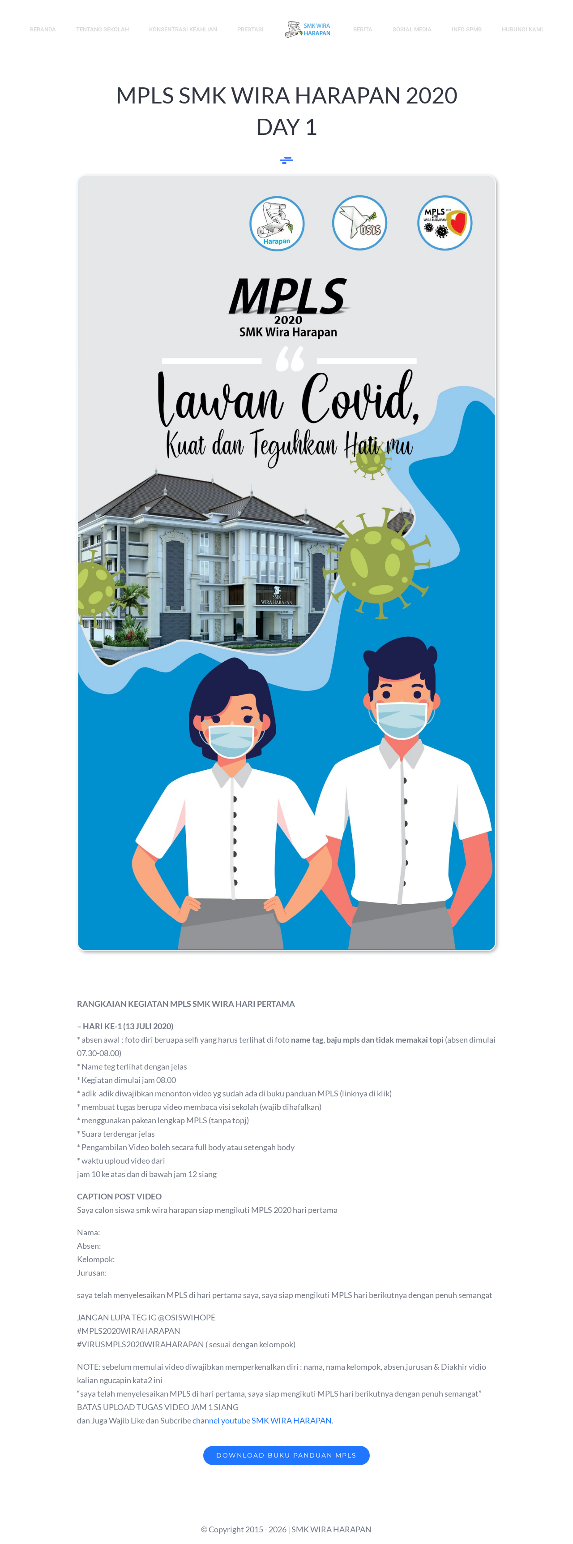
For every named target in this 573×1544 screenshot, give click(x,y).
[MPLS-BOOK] (286, 180)
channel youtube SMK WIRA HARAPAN (262, 1420)
